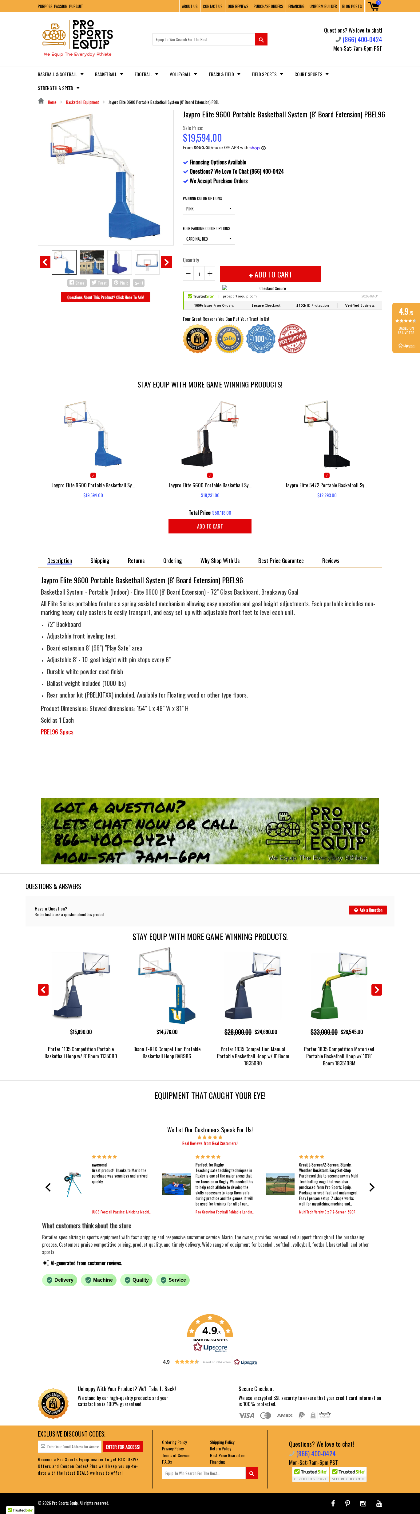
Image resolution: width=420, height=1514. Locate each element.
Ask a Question (370, 910)
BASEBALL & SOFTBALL (58, 74)
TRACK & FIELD (221, 74)
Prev (45, 262)
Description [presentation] (59, 560)
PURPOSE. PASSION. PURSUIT (60, 6)
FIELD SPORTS (265, 74)
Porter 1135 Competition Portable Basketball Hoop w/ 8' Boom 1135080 (81, 1052)
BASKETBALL (106, 74)
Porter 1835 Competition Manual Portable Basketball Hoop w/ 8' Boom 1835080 (253, 1056)
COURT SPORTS (309, 74)
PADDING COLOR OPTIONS (202, 198)
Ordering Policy (174, 1442)
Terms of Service (175, 1455)
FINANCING (296, 6)
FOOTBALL (144, 74)
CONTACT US (213, 6)
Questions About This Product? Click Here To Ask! (105, 297)
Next (166, 262)
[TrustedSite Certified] (310, 1474)
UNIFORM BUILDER (323, 6)
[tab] (59, 560)
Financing (217, 1461)
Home (52, 102)
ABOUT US (190, 6)
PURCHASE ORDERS (268, 6)
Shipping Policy (222, 1442)
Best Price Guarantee (227, 1455)
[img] (210, 1137)
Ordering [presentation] (172, 560)
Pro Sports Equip (65, 1503)
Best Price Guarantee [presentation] (281, 560)
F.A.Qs (167, 1461)
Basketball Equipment (82, 102)
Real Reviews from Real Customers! (210, 1143)
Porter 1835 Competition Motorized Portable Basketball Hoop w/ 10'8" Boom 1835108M (339, 1056)
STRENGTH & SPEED (56, 88)
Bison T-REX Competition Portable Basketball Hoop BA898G (166, 1052)
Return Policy (220, 1448)
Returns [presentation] (136, 560)
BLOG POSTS (352, 6)
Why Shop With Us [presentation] (220, 560)
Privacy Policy (173, 1448)
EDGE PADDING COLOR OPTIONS (206, 228)
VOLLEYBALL (181, 74)
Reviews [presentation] (330, 560)
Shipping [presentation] (99, 560)
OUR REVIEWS (238, 6)
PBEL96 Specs (57, 731)
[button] (50, 1187)
